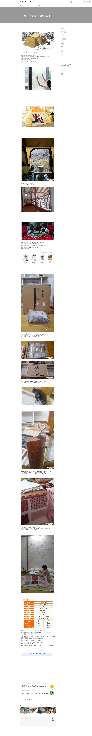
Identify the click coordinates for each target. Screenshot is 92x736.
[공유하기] (24, 699)
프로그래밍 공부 (63, 35)
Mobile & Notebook (64, 38)
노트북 (70, 66)
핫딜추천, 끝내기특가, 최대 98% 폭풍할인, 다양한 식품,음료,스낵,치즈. (34, 686)
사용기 (63, 64)
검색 (69, 2)
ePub (63, 65)
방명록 (29, 5)
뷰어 (63, 61)
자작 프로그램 (62, 28)
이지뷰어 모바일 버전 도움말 (64, 32)
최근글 (62, 54)
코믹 (67, 66)
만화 (61, 65)
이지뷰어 (66, 61)
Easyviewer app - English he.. (65, 33)
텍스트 (70, 61)
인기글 (64, 54)
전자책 (65, 64)
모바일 (70, 64)
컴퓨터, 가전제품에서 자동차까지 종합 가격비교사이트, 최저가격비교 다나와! (35, 694)
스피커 (65, 66)
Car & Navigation (63, 39)
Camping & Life (63, 43)
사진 (63, 66)
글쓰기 (34, 5)
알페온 (68, 61)
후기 (68, 66)
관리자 (39, 5)
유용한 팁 (62, 46)
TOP (71, 735)
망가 (61, 64)
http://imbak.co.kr (25, 683)
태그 (24, 5)
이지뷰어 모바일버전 (63, 31)
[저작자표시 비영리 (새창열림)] (31, 699)
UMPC (65, 65)
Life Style (62, 40)
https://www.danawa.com (26, 690)
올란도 (61, 66)
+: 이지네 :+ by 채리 (26, 2)
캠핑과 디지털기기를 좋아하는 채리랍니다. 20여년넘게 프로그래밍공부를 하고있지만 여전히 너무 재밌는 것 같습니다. (36, 720)
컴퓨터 (61, 61)
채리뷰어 (68, 64)
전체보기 (62, 27)
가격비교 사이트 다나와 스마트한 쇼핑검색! (30, 692)
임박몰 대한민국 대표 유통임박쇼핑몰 (29, 685)
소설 (68, 65)
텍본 (67, 65)
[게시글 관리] (25, 699)
